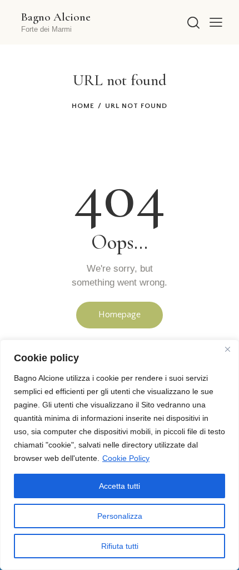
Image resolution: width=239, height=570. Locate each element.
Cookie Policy (126, 458)
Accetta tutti (119, 485)
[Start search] (193, 23)
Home (83, 106)
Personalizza (119, 516)
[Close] (227, 349)
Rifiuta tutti (119, 546)
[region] (119, 455)
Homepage (119, 314)
